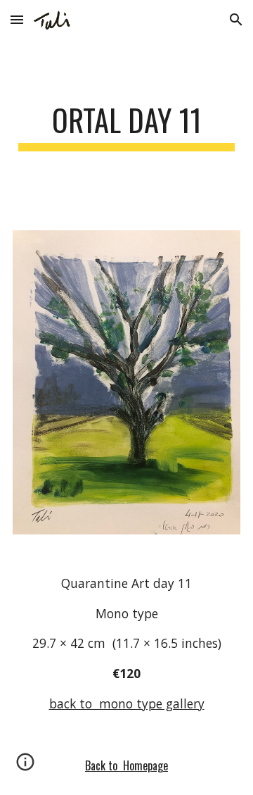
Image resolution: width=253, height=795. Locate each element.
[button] (17, 19)
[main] (126, 126)
